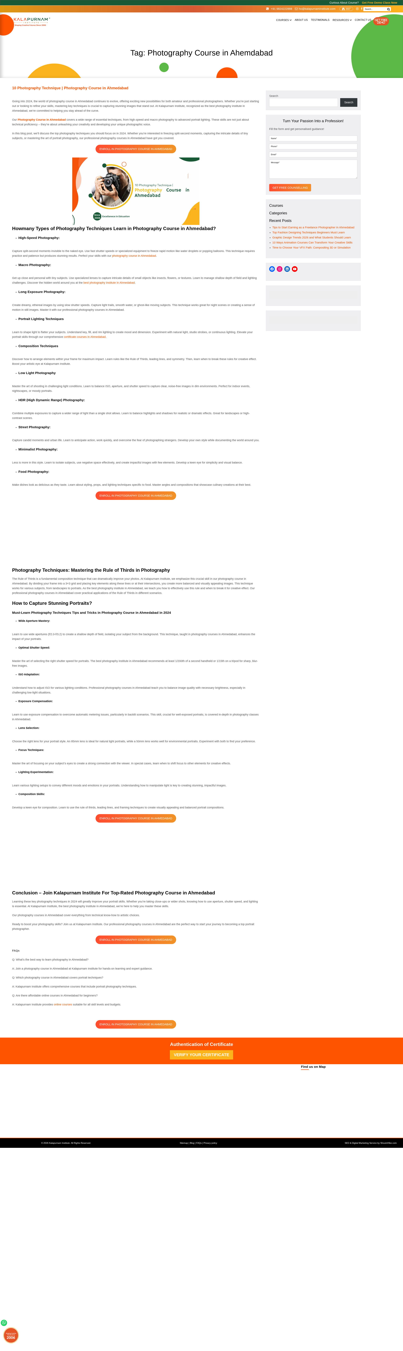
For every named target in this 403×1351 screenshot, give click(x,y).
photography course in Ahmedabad (134, 255)
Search (273, 95)
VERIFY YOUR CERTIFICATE (201, 1054)
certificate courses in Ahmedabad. (85, 336)
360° (348, 9)
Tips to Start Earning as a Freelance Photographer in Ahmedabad (313, 227)
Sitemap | (185, 1143)
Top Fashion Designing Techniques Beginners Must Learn (308, 232)
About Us (301, 20)
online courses (63, 1004)
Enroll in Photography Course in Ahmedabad (135, 149)
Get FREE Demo (381, 21)
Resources (341, 20)
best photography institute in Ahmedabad (109, 282)
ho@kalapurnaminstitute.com (317, 8)
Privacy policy (210, 1143)
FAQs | (200, 1143)
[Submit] (388, 9)
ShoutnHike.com (388, 1143)
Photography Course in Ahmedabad (42, 119)
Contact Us (363, 20)
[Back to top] (397, 1328)
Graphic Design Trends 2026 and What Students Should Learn (311, 237)
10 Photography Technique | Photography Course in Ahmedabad (70, 88)
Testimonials (320, 20)
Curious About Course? (363, 2)
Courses (282, 20)
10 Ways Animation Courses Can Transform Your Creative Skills (312, 242)
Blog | (193, 1143)
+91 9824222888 (281, 8)
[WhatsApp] (4, 1324)
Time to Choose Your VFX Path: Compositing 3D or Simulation (311, 247)
